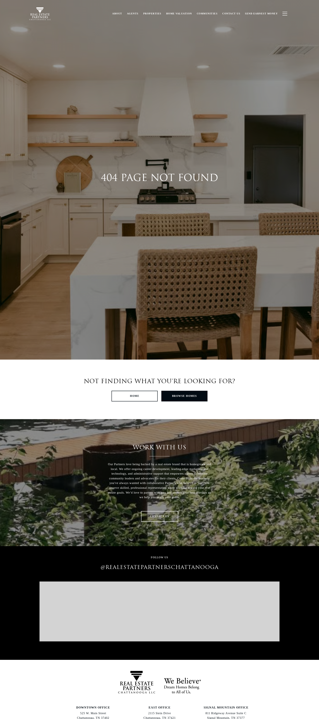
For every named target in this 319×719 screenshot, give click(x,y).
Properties (152, 13)
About (117, 13)
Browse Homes (184, 396)
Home (134, 396)
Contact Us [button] (159, 516)
